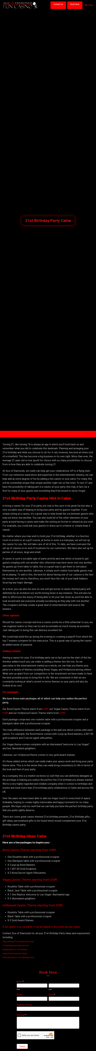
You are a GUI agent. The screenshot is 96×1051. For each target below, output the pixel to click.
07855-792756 (75, 434)
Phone (20, 995)
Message (21, 1015)
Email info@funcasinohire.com (29, 434)
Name (20, 981)
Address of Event (24, 1005)
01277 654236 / (60, 434)
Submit (22, 1046)
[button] (58, 5)
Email (52, 995)
